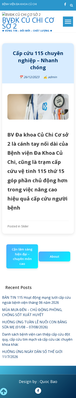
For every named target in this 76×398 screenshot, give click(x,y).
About (54, 256)
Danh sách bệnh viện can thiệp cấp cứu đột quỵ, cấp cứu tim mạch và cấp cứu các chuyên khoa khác (37, 339)
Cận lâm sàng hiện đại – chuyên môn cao (22, 256)
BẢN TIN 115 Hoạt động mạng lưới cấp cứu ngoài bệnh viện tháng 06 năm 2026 (36, 300)
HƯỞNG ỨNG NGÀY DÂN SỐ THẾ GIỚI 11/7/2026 (32, 354)
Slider (24, 226)
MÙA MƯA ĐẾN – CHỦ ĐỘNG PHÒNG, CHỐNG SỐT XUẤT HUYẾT (32, 312)
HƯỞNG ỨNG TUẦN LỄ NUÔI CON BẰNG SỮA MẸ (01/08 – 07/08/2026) (34, 324)
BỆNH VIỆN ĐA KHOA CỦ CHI (19, 4)
